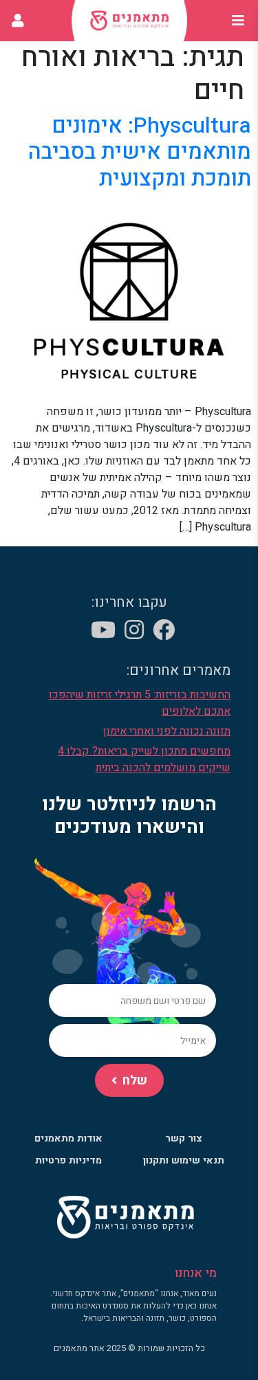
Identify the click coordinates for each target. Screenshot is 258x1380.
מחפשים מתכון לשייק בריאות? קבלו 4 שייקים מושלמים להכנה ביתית (144, 759)
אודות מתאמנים (68, 1138)
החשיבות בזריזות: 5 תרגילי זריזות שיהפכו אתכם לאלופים (139, 703)
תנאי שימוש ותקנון (183, 1160)
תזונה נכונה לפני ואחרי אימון (166, 731)
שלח (134, 1080)
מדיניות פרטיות (68, 1160)
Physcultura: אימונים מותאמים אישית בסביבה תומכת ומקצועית (139, 151)
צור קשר (183, 1138)
